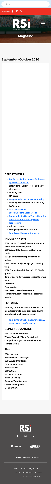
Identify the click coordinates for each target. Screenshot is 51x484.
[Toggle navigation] (43, 24)
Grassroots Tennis (17, 209)
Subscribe (5, 11)
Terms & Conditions (27, 472)
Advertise (26, 457)
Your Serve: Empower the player (24, 233)
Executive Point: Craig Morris (23, 213)
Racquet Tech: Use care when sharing (26, 199)
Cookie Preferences (27, 476)
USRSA (18, 457)
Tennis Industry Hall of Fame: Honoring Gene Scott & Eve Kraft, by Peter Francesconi (27, 219)
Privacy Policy (38, 472)
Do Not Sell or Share (37, 476)
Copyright (18, 472)
